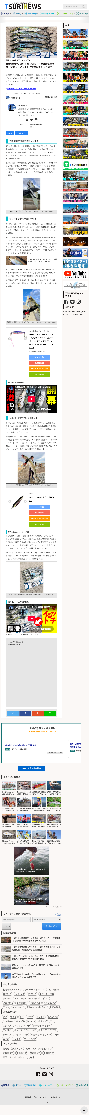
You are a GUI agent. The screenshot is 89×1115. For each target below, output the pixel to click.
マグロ (57, 1034)
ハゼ (16, 1034)
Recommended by (51, 906)
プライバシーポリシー (41, 1097)
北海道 (6, 1048)
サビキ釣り (55, 1007)
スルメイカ (53, 1017)
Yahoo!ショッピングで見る (39, 368)
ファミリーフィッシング (34, 989)
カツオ (6, 1039)
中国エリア (49, 1053)
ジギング (44, 998)
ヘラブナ (16, 1039)
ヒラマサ (40, 1017)
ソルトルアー (21, 133)
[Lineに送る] (50, 713)
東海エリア (21, 1053)
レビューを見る (39, 374)
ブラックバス (30, 1039)
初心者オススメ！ (11, 989)
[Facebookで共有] (25, 713)
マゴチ (25, 1034)
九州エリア (21, 1057)
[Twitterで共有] (13, 713)
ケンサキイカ (9, 1021)
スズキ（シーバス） (28, 1021)
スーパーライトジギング (25, 998)
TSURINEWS (43, 1102)
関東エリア (31, 1048)
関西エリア (35, 1053)
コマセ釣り (21, 1003)
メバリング (19, 994)
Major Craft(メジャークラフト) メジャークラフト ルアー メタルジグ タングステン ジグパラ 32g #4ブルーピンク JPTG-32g (41, 341)
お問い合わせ (56, 1097)
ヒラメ (48, 1025)
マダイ (13, 1017)
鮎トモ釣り (54, 989)
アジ (5, 1017)
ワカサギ (35, 1034)
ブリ (22, 1017)
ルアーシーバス (46, 994)
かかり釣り (17, 1007)
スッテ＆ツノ (50, 1003)
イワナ (27, 1025)
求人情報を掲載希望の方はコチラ (41, 731)
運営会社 (28, 1097)
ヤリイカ (47, 1034)
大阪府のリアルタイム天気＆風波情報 (21, 89)
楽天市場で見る (39, 363)
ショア (10, 133)
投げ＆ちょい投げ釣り (36, 1007)
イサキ (30, 1017)
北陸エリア (8, 1053)
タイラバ (7, 998)
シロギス (7, 1034)
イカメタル (35, 1003)
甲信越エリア (45, 1048)
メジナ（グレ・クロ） (26, 1030)
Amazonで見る (39, 357)
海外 (32, 1057)
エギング (7, 994)
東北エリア (17, 1048)
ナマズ (43, 1021)
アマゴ (17, 1025)
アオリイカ (8, 1030)
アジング (32, 994)
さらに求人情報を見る (31, 768)
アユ (52, 1021)
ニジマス (7, 1025)
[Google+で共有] (38, 713)
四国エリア (8, 1057)
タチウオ (37, 1025)
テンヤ (6, 1007)
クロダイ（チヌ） (48, 1030)
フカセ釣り (8, 1003)
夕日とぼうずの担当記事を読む (31, 124)
